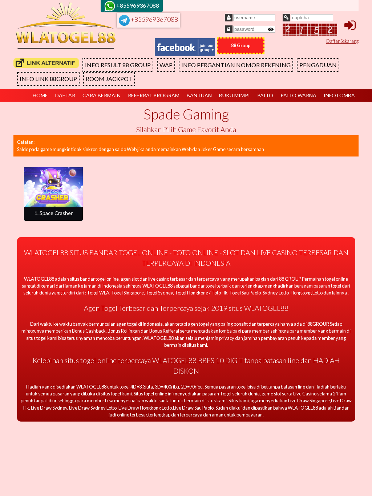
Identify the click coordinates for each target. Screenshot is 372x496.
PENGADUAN (318, 64)
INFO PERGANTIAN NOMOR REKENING (236, 64)
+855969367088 (154, 19)
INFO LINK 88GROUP (48, 78)
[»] (46, 63)
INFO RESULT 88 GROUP (118, 64)
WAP (166, 64)
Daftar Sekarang (342, 41)
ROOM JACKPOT (109, 78)
